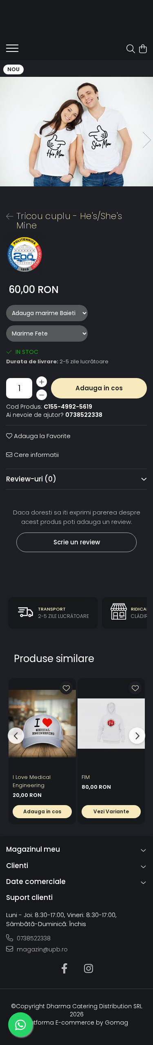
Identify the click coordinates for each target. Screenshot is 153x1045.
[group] (76, 131)
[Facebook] (65, 969)
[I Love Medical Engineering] (42, 723)
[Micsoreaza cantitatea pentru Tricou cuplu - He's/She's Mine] (41, 394)
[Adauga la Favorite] (66, 687)
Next (146, 140)
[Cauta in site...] (130, 49)
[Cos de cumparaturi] (142, 49)
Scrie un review (76, 542)
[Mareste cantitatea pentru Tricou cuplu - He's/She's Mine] (41, 381)
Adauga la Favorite (41, 436)
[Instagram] (89, 969)
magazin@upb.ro (41, 949)
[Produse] (12, 51)
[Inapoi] (6, 216)
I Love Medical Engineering (32, 781)
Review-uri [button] (31, 479)
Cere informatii (35, 454)
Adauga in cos (99, 388)
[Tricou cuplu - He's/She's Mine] (76, 131)
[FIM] (111, 723)
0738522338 (33, 938)
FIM (86, 777)
